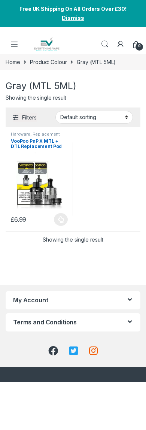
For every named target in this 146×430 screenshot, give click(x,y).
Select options (59, 219)
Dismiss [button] (73, 18)
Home (13, 62)
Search (105, 44)
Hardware (20, 134)
